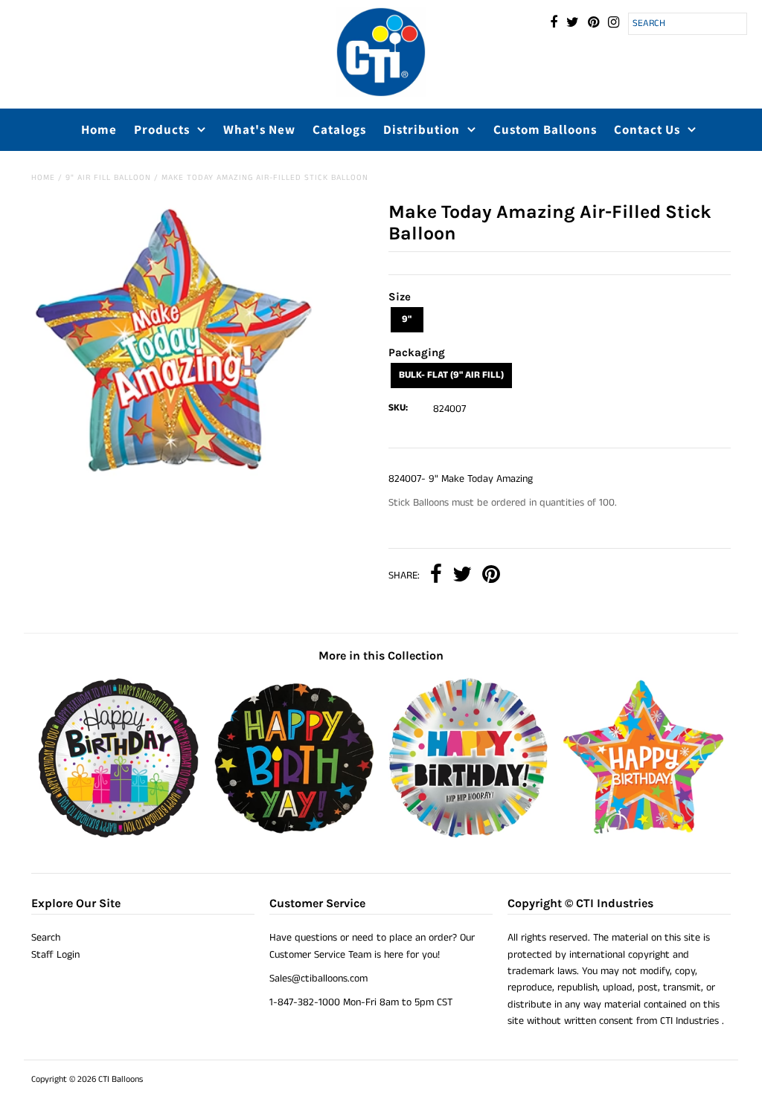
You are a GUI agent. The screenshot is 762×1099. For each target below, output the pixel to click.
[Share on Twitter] (462, 576)
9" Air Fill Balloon (108, 178)
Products (162, 129)
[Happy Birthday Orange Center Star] (643, 835)
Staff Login (55, 954)
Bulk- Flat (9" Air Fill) (451, 375)
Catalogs (339, 129)
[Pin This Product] (491, 576)
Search (45, 937)
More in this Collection (381, 655)
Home (99, 129)
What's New (259, 129)
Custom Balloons (545, 129)
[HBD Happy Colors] (468, 835)
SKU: (398, 408)
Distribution (421, 129)
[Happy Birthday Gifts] (119, 835)
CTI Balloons (120, 1079)
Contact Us (647, 129)
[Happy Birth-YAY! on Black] (294, 835)
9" (407, 319)
